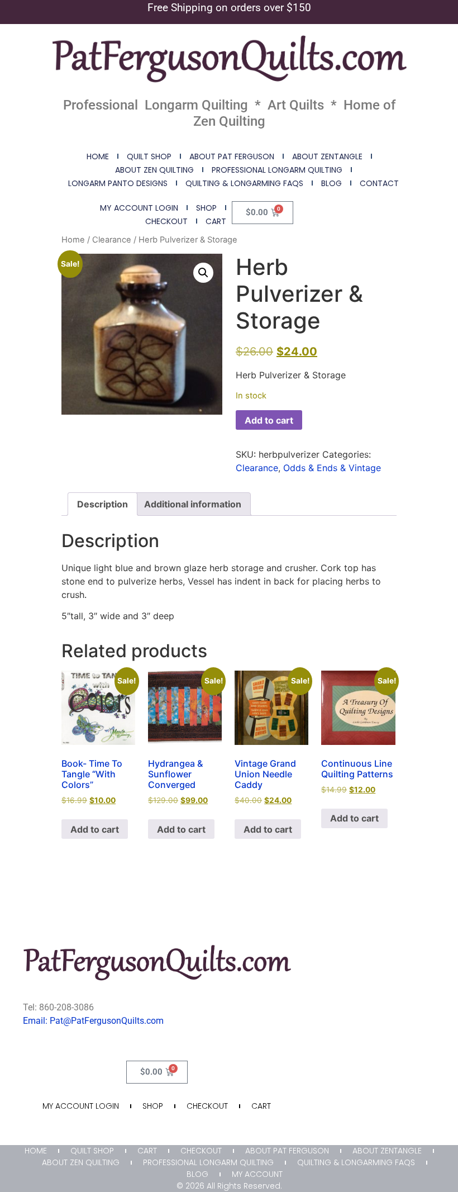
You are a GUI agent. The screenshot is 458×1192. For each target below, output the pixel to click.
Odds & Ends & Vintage (332, 467)
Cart (216, 221)
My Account (257, 1174)
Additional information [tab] (192, 504)
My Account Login (139, 207)
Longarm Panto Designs (118, 183)
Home (98, 156)
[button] (203, 273)
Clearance (111, 240)
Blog (331, 183)
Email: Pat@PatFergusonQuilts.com (93, 1020)
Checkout (166, 221)
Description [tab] (102, 504)
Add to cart (269, 420)
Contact (379, 183)
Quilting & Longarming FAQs (244, 183)
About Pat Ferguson (231, 156)
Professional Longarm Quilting (277, 169)
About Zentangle (327, 156)
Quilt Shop (149, 156)
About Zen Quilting (154, 169)
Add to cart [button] (94, 829)
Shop (206, 207)
